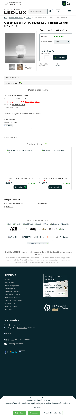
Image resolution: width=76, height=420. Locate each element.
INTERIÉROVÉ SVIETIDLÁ (16, 18)
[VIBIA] (23, 229)
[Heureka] (13, 352)
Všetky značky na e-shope (37, 243)
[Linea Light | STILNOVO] (33, 229)
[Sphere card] (22, 352)
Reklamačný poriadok (12, 298)
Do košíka (61, 57)
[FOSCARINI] (27, 237)
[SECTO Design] (62, 237)
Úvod (5, 18)
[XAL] (9, 224)
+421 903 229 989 (15, 4)
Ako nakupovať (10, 289)
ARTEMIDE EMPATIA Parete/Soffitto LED (19, 178)
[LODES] (53, 229)
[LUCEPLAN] (28, 224)
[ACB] (14, 229)
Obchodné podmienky (12, 292)
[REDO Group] (39, 237)
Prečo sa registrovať (12, 286)
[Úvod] (15, 11)
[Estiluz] (43, 229)
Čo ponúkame (10, 283)
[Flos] (46, 224)
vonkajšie (26, 258)
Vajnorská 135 (22, 328)
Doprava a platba (11, 306)
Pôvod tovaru (9, 137)
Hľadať (50, 11)
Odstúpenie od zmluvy (12, 295)
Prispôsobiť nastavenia (52, 413)
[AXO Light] (54, 224)
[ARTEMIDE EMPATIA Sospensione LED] (55, 162)
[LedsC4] (38, 224)
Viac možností (19, 187)
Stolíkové (28, 18)
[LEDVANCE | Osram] (50, 237)
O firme (7, 280)
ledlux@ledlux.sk (16, 343)
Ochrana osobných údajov (13, 301)
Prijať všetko (19, 413)
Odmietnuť (34, 413)
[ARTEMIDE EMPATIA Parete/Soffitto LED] (20, 162)
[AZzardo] (62, 229)
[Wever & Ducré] (14, 237)
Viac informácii (38, 407)
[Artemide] (17, 224)
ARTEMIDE (58, 66)
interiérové (17, 258)
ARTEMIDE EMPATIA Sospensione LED (53, 178)
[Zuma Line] (65, 224)
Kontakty (8, 309)
